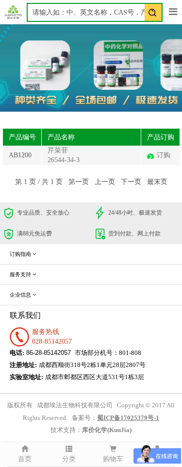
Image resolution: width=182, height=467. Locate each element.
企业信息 (21, 295)
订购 (163, 155)
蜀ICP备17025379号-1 (128, 418)
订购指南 (21, 254)
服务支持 (21, 274)
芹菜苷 (58, 150)
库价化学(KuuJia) (107, 430)
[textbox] (95, 12)
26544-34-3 (64, 160)
